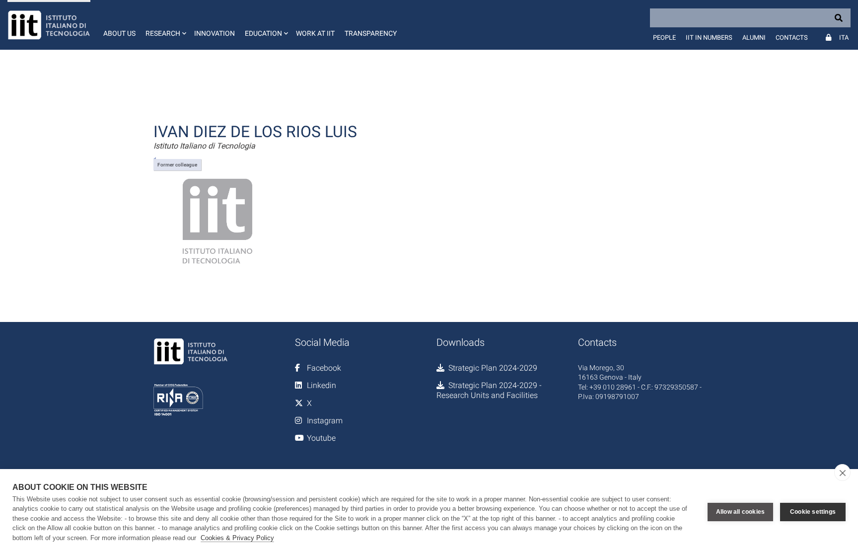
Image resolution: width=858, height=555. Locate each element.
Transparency (371, 33)
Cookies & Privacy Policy (237, 538)
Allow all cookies (740, 511)
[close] (842, 472)
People (664, 37)
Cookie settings (813, 511)
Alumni (754, 37)
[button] (165, 25)
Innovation (214, 33)
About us (119, 33)
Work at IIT (315, 33)
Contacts (792, 37)
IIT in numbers (709, 37)
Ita (844, 37)
